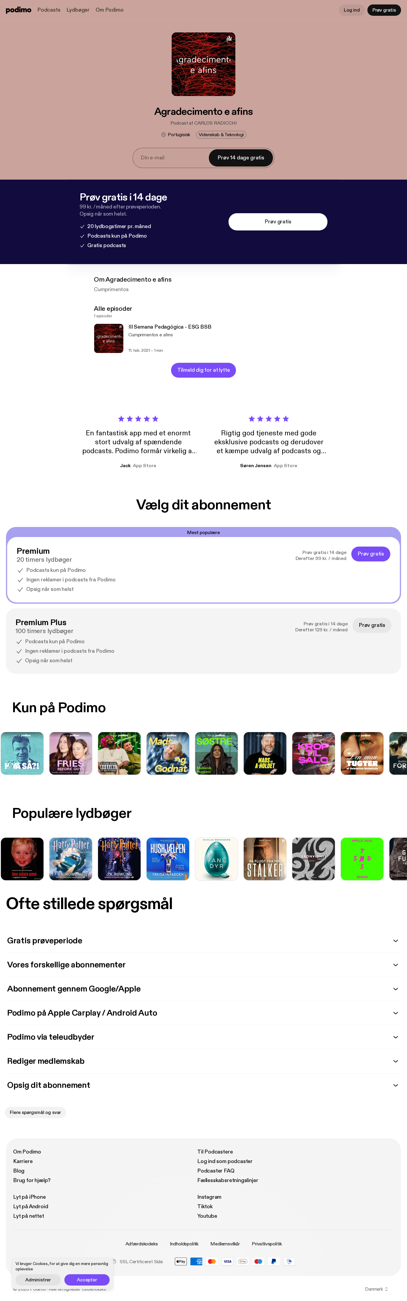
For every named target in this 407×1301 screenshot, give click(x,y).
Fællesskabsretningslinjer (227, 1180)
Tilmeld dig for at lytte (203, 370)
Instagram (209, 1197)
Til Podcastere (215, 1151)
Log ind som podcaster (225, 1161)
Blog (18, 1170)
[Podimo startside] (18, 10)
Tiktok (205, 1206)
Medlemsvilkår (225, 1244)
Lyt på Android (30, 1206)
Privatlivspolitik (267, 1244)
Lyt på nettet (28, 1216)
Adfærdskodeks (141, 1244)
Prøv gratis (384, 10)
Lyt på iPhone (29, 1197)
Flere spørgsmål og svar (35, 1112)
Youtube (207, 1216)
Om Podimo (109, 10)
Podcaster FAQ (215, 1170)
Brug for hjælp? (32, 1180)
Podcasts (48, 10)
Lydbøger (78, 10)
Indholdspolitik (184, 1244)
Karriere (23, 1161)
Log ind (352, 10)
